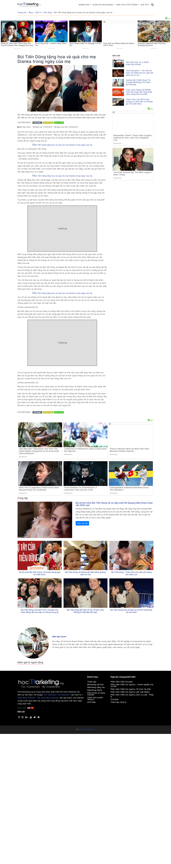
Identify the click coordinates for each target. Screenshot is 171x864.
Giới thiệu (91, 702)
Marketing (84, 5)
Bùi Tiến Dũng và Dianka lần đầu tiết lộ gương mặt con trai (85, 573)
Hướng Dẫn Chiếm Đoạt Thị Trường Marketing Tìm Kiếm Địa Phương (138, 82)
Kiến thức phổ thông (126, 5)
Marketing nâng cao (96, 687)
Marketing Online (94, 690)
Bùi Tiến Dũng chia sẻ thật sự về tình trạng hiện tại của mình (131, 611)
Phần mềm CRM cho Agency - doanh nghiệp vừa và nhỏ (132, 685)
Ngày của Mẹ (58, 122)
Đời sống (48, 12)
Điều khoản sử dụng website (96, 694)
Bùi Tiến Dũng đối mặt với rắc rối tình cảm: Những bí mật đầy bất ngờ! (85, 611)
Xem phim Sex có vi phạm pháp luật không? (137, 63)
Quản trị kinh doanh (103, 5)
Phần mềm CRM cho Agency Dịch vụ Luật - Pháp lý (132, 696)
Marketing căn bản (95, 684)
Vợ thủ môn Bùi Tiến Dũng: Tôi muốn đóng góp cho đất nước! (39, 573)
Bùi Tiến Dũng (48, 122)
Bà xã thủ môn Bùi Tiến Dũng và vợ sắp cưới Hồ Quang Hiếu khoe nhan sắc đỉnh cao (114, 504)
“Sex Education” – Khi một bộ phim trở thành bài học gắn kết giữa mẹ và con (139, 72)
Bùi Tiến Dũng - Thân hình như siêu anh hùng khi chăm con (131, 573)
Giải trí (144, 5)
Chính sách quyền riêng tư (95, 698)
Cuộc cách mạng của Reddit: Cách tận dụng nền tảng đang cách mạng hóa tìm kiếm (139, 92)
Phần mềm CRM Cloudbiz (122, 682)
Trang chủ (21, 12)
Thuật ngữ (91, 682)
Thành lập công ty (118, 702)
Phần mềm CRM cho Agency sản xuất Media (130, 692)
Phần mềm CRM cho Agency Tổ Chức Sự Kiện (131, 689)
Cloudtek (115, 699)
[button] (32, 708)
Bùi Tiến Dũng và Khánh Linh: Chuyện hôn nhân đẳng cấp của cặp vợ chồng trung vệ (39, 611)
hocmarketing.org (86, 729)
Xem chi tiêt (82, 523)
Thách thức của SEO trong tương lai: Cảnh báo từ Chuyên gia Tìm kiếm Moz (139, 101)
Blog (31, 12)
